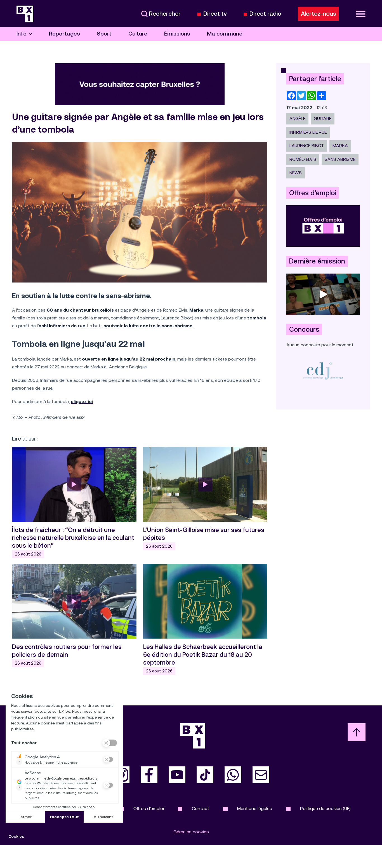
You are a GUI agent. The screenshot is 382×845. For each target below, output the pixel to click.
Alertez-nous (318, 14)
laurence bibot (306, 145)
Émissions (177, 34)
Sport (104, 34)
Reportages (64, 34)
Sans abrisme (340, 159)
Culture (137, 34)
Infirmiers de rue (308, 132)
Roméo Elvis (302, 159)
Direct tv (215, 14)
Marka (340, 145)
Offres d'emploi (148, 808)
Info (21, 34)
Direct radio (265, 14)
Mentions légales (254, 808)
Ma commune (224, 34)
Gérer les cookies (191, 831)
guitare (322, 118)
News (295, 173)
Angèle (297, 118)
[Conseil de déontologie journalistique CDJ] (323, 371)
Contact (200, 808)
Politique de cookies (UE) (325, 808)
